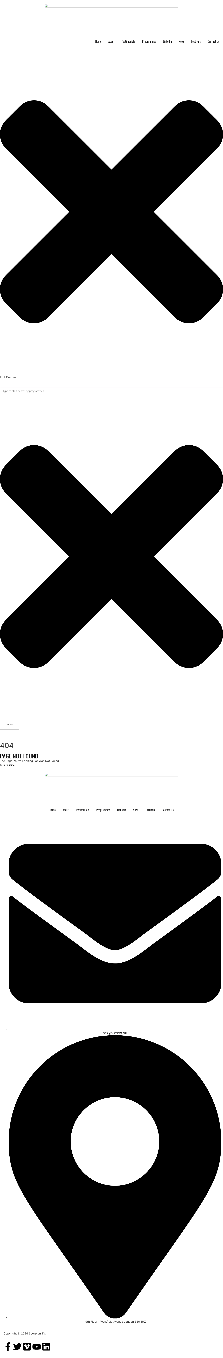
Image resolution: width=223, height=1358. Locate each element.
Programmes (149, 41)
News (181, 41)
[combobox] (111, 391)
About (111, 41)
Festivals (196, 41)
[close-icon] (111, 373)
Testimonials (128, 41)
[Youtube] (36, 1346)
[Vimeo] (27, 1346)
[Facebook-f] (7, 1346)
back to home (7, 765)
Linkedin (167, 41)
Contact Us (214, 41)
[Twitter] (17, 1346)
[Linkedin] (46, 1346)
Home (98, 41)
